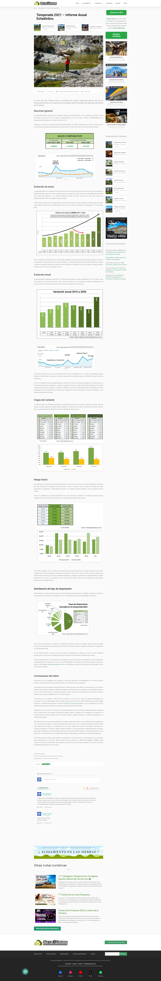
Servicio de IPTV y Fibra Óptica (116, 124)
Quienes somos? (38, 954)
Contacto (93, 954)
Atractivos (98, 3)
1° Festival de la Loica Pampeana (74, 894)
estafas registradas (54, 664)
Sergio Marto (41, 91)
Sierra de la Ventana (77, 703)
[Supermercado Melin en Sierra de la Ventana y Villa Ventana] (116, 96)
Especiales (109, 3)
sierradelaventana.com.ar (90, 963)
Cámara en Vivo (116, 12)
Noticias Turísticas (116, 35)
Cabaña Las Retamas (119, 206)
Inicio (77, 3)
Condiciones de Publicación (79, 954)
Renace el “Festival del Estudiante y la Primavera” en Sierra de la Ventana (116, 270)
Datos (125, 3)
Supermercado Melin (116, 102)
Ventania (75, 963)
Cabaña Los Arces (119, 198)
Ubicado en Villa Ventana (96, 28)
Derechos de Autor (51, 954)
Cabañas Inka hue (118, 180)
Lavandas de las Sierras (116, 79)
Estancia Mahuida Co (116, 57)
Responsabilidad (64, 954)
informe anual (46, 764)
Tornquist (80, 963)
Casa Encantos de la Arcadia (121, 142)
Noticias (118, 3)
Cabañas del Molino (119, 161)
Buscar (124, 954)
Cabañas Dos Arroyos (119, 171)
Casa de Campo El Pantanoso (50, 26)
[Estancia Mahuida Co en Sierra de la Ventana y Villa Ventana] (116, 51)
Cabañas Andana (70, 26)
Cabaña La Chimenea (95, 26)
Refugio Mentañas (119, 188)
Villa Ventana (68, 963)
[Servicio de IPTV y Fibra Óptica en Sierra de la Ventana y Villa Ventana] (116, 119)
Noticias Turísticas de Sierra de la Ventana (69, 91)
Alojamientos (86, 3)
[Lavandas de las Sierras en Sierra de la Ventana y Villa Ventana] (116, 74)
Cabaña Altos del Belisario (121, 152)
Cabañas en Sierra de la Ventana (116, 942)
